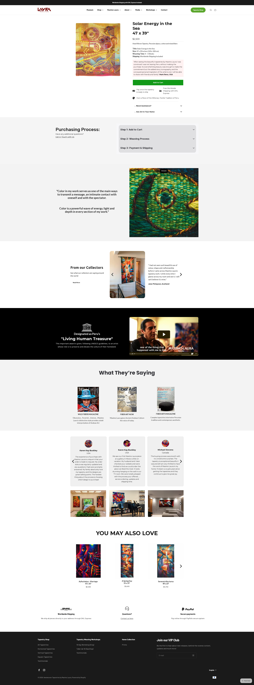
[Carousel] (97, 49)
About (127, 10)
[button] (158, 105)
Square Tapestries (45, 657)
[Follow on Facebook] (39, 670)
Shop (99, 10)
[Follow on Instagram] (44, 670)
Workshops (150, 10)
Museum (90, 10)
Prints (124, 645)
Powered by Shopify (79, 677)
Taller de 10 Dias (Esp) (84, 649)
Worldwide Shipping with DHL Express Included (127, 2)
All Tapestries (43, 645)
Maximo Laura (113, 10)
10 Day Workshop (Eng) (85, 645)
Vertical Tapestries (45, 653)
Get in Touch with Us (65, 137)
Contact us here (127, 618)
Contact (164, 10)
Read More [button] (76, 282)
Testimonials (43, 661)
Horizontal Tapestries (46, 649)
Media (137, 10)
